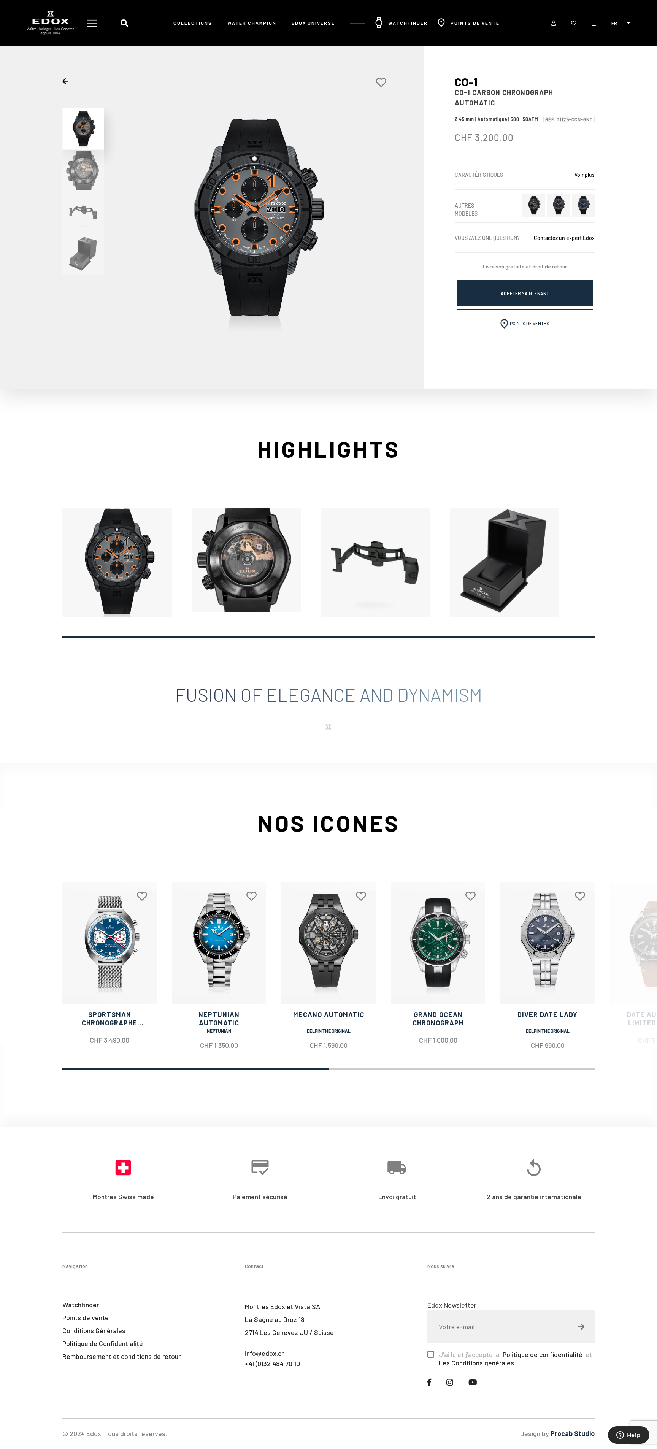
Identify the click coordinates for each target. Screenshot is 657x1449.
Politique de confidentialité (541, 1354)
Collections (192, 22)
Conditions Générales (93, 1330)
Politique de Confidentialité (102, 1343)
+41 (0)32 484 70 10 (272, 1363)
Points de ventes (529, 323)
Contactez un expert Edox (564, 238)
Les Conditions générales (476, 1363)
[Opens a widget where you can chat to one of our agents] (628, 1435)
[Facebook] (429, 1382)
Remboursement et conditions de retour (121, 1356)
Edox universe (313, 22)
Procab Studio (573, 1433)
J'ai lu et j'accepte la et (515, 1358)
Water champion (251, 22)
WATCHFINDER (408, 22)
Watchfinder (80, 1304)
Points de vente (475, 22)
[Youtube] (472, 1382)
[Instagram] (449, 1382)
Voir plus (584, 174)
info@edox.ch (265, 1353)
